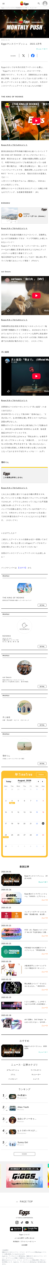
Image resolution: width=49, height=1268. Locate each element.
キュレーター (33, 7)
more (24, 1154)
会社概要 (24, 1245)
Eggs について (24, 1234)
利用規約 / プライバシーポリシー (24, 1241)
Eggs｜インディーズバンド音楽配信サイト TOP (14, 7)
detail (42, 605)
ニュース (36, 1079)
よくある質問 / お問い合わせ (24, 1238)
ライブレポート (36, 1070)
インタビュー (13, 1079)
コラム (13, 1074)
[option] (24, 1175)
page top (26, 1201)
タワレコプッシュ (13, 1070)
